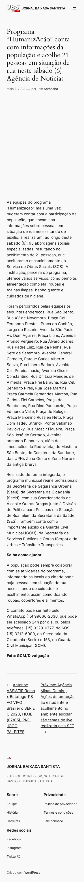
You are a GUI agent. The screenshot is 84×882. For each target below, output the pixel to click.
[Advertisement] (42, 138)
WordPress (32, 872)
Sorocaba (51, 89)
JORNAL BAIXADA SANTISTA (43, 8)
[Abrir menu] (74, 8)
